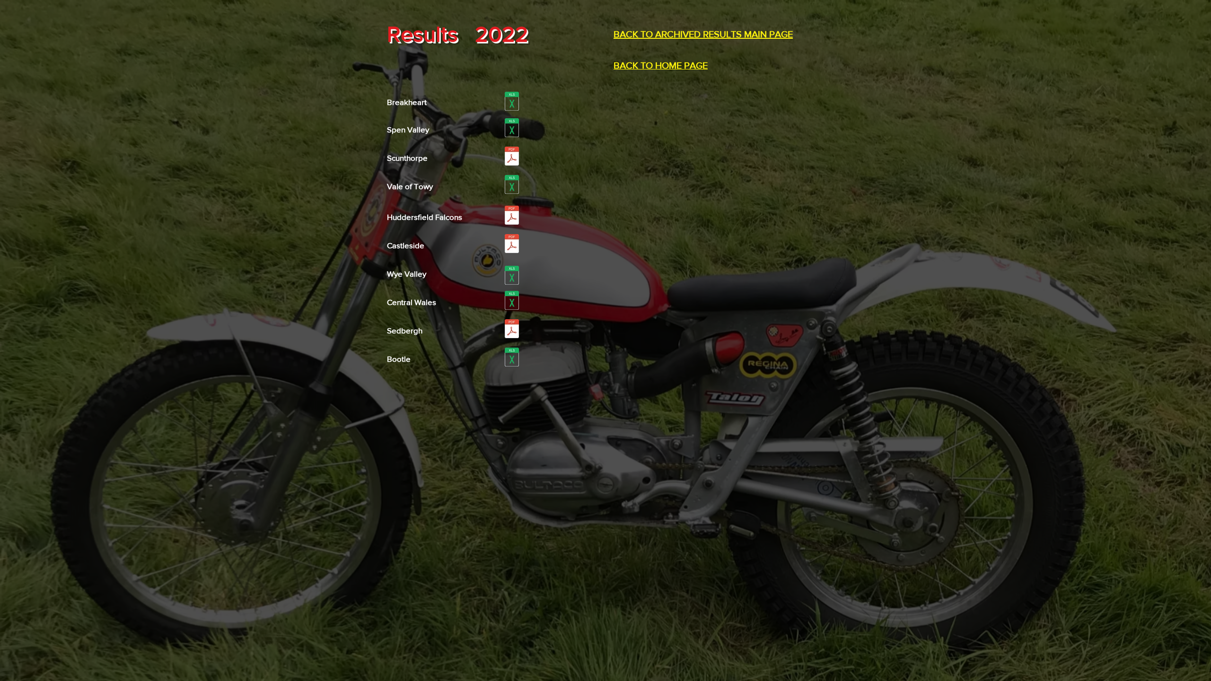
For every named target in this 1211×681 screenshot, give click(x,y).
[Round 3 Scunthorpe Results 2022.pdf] (511, 157)
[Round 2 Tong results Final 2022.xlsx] (511, 129)
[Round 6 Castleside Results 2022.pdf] (511, 244)
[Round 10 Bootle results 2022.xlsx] (511, 358)
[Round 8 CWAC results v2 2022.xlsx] (511, 301)
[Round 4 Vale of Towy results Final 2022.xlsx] (511, 185)
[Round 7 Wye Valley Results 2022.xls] (511, 276)
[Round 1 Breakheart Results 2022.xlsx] (511, 102)
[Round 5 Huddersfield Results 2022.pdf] (511, 216)
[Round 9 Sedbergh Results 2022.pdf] (511, 329)
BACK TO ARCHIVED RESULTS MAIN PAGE (703, 34)
